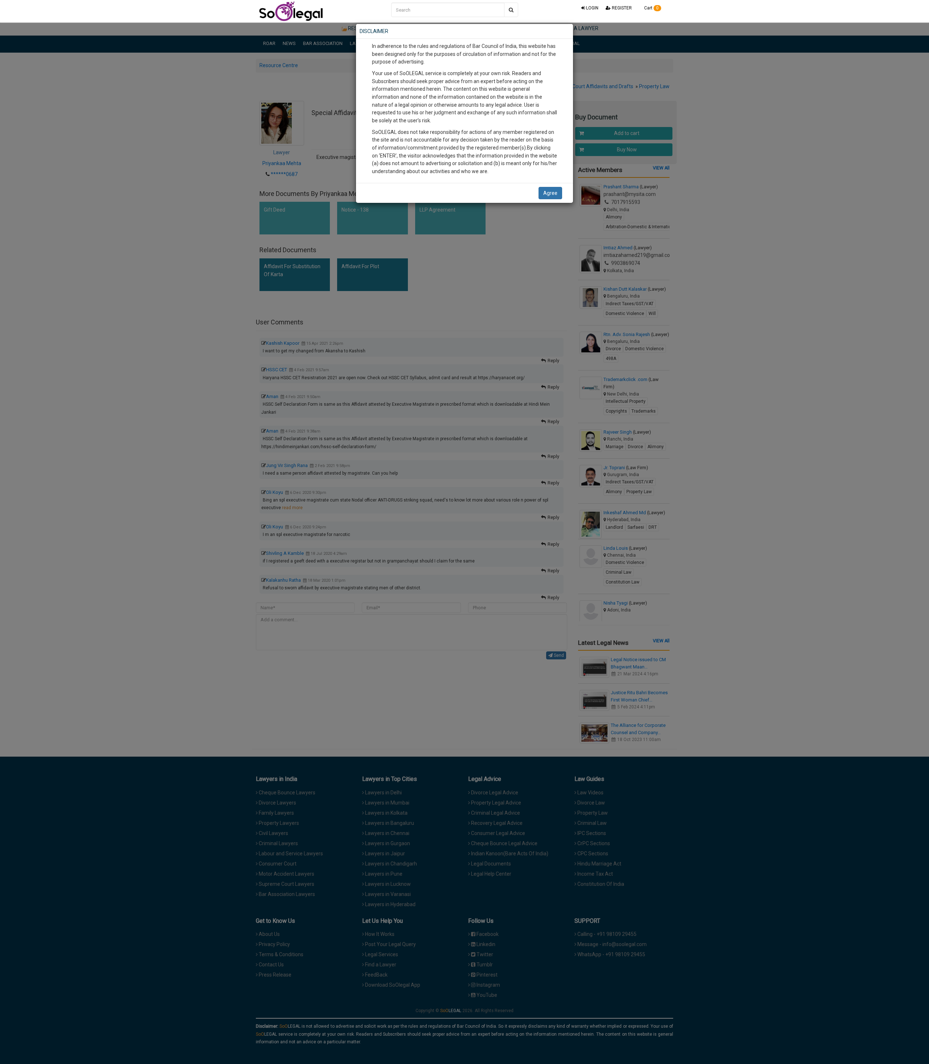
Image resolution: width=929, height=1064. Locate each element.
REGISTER (621, 8)
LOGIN (591, 8)
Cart (651, 8)
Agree (550, 193)
